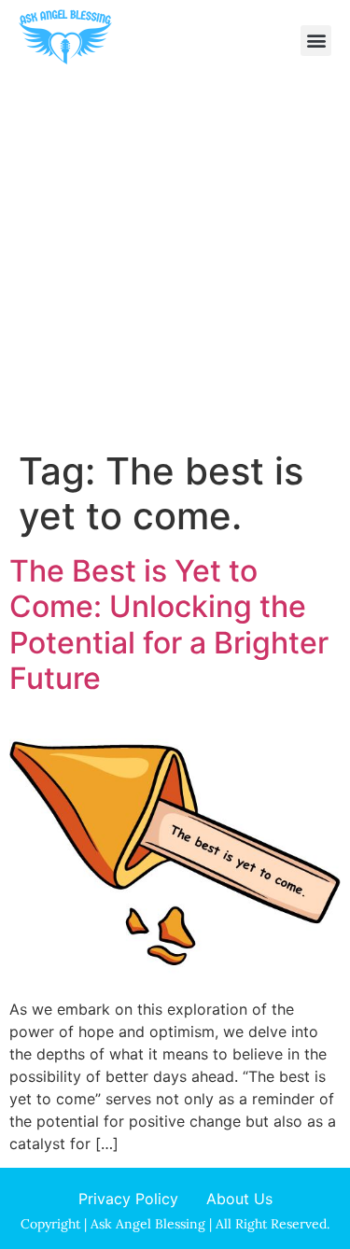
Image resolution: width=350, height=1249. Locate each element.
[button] (316, 40)
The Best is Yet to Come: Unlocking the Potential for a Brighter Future (169, 624)
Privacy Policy (128, 1198)
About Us (239, 1198)
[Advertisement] (175, 265)
